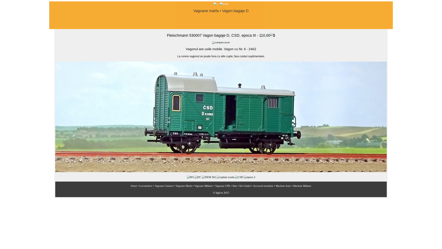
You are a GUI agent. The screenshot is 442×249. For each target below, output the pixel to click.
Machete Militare (302, 186)
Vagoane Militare (203, 186)
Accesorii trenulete (263, 186)
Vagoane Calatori (164, 186)
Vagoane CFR (222, 186)
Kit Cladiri (245, 186)
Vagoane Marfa (184, 186)
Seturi (134, 186)
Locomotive (145, 186)
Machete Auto (283, 186)
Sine (234, 186)
